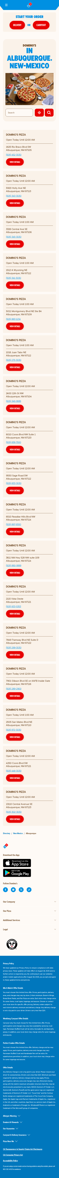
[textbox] (29, 1168)
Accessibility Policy (10, 1160)
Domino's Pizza (16, 134)
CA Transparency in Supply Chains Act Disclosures (22, 1149)
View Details (15, 161)
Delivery (17, 25)
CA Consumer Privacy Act (13, 1155)
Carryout (41, 25)
